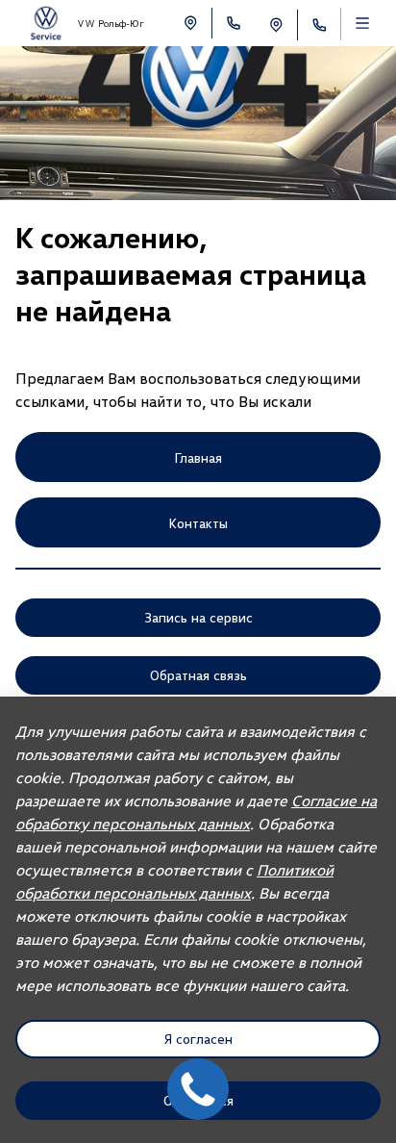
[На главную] (45, 23)
